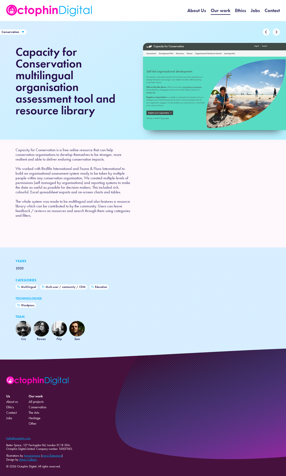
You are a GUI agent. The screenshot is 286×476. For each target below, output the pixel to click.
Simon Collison (28, 459)
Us (8, 396)
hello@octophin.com (18, 438)
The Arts (34, 413)
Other (32, 423)
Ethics (240, 10)
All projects (36, 402)
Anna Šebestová (52, 456)
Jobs (255, 10)
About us (12, 402)
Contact (272, 10)
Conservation (10, 32)
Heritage (34, 418)
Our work (220, 10)
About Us (196, 10)
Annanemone (32, 456)
